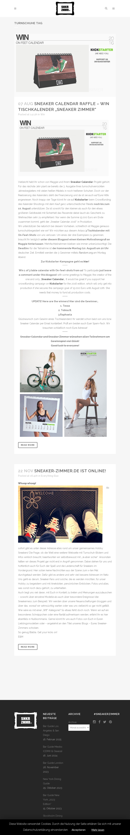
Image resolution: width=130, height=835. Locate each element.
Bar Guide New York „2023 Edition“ (51, 799)
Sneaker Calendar (82, 182)
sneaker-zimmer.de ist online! (70, 470)
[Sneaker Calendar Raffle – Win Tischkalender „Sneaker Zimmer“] (65, 65)
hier (86, 261)
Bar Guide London (53, 763)
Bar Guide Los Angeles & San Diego (51, 730)
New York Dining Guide (52, 781)
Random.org (86, 252)
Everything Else (50, 475)
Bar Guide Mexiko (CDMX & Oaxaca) (52, 749)
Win (42, 114)
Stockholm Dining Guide (52, 818)
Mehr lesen (98, 830)
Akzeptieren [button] (78, 830)
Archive (72, 722)
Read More (28, 445)
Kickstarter (81, 199)
